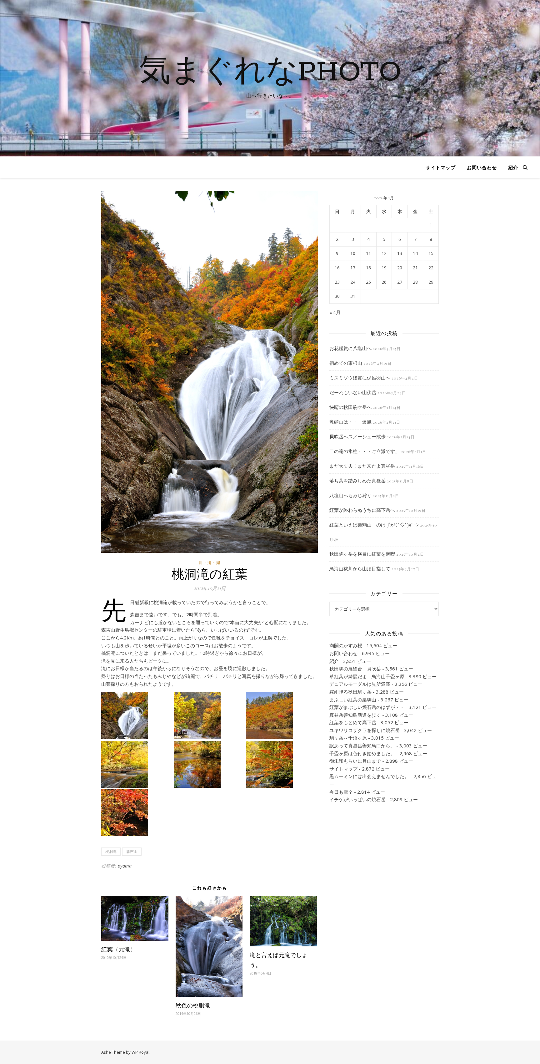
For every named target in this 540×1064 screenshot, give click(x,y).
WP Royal (140, 1052)
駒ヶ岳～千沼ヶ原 (348, 738)
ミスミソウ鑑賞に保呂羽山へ (359, 377)
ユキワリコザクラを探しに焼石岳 (364, 730)
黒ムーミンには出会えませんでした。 (369, 776)
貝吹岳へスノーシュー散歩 (357, 436)
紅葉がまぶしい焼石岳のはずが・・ (366, 707)
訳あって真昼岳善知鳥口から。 (362, 745)
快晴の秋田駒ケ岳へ (350, 407)
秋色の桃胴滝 (193, 1005)
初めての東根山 (345, 363)
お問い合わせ (482, 167)
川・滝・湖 (210, 562)
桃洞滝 (111, 851)
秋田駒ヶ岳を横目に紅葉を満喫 (362, 554)
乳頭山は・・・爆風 (350, 422)
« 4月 (335, 312)
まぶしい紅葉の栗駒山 (352, 699)
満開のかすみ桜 (345, 645)
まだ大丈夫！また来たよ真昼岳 (362, 466)
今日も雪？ (341, 792)
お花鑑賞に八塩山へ (350, 348)
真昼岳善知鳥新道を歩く (355, 715)
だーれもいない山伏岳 (352, 392)
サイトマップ (441, 167)
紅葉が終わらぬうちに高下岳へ (362, 510)
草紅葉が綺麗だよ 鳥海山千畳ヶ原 (366, 676)
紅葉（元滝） (118, 949)
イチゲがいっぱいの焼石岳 (357, 799)
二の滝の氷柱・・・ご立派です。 (364, 451)
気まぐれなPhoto (270, 72)
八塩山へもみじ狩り (350, 495)
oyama (125, 866)
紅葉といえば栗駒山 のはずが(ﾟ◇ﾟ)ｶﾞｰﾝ (374, 525)
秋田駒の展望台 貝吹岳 (355, 668)
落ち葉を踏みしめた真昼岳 (357, 480)
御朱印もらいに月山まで (355, 761)
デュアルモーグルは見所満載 (359, 684)
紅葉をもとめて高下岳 (352, 722)
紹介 (513, 167)
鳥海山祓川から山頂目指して (359, 568)
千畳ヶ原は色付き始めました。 (362, 753)
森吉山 (132, 851)
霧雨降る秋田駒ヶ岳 (350, 692)
